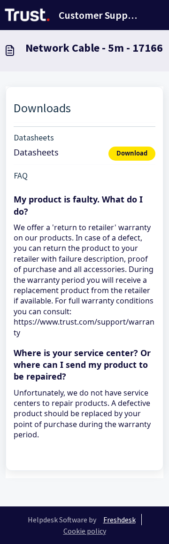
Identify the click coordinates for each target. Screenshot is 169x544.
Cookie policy (84, 531)
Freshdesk (119, 519)
